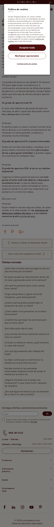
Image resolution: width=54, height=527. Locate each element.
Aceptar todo (27, 47)
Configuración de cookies (27, 64)
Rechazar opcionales (27, 55)
